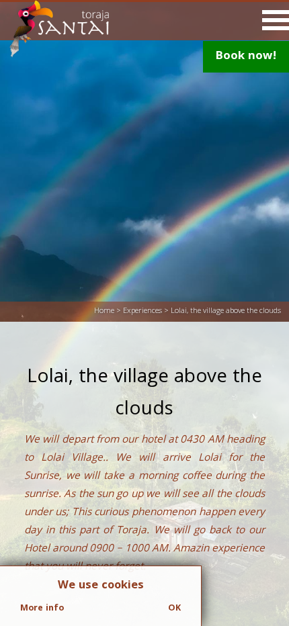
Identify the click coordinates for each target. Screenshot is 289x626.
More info (42, 608)
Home (104, 311)
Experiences (142, 311)
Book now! (246, 56)
